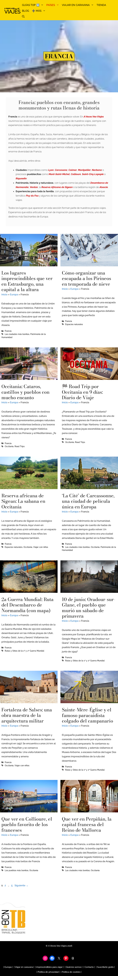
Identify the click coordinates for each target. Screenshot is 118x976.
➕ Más (36, 10)
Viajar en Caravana (76, 4)
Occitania (9, 446)
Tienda (101, 4)
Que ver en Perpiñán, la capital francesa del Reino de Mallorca (87, 824)
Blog (25, 10)
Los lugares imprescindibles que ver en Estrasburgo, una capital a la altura (27, 281)
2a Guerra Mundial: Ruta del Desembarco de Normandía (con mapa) (27, 605)
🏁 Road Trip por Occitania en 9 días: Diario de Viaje (82, 392)
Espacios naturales (74, 324)
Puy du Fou (32, 195)
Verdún (34, 187)
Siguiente (21, 885)
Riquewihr (21, 178)
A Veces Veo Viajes (94, 116)
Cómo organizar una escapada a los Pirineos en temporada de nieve (86, 278)
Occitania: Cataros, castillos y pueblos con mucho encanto (25, 392)
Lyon (51, 170)
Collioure (76, 174)
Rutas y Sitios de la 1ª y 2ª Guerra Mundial (24, 651)
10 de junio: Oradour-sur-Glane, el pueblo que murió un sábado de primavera (88, 608)
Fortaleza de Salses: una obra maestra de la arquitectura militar (26, 715)
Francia (8, 331)
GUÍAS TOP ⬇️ (30, 4)
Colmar (72, 170)
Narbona (97, 170)
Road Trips (20, 446)
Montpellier (84, 170)
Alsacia (103, 187)
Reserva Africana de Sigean (57, 187)
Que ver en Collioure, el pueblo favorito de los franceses (26, 824)
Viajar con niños (40, 547)
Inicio (4, 294)
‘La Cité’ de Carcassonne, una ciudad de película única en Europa (88, 501)
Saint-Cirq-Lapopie (93, 174)
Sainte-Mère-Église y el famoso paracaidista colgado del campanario (87, 715)
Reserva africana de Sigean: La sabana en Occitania (23, 501)
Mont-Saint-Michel (59, 174)
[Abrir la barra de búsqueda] (23, 16)
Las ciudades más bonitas (17, 334)
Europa (14, 294)
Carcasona (61, 170)
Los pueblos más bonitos (16, 870)
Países (50, 4)
